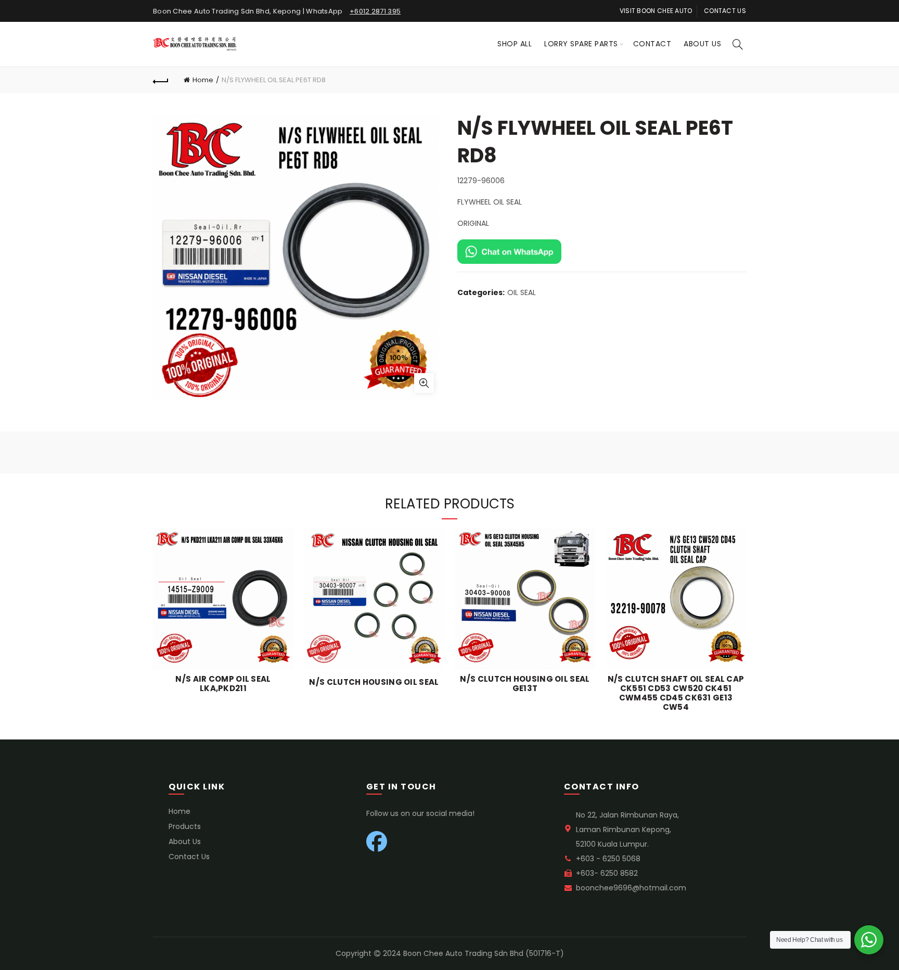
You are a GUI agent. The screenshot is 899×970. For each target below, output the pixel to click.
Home (202, 80)
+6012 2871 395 (375, 11)
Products (185, 826)
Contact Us (189, 856)
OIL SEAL (521, 293)
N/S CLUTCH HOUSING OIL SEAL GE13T (524, 683)
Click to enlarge (424, 383)
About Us (702, 44)
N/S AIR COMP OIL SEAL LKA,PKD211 (223, 683)
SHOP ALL (514, 44)
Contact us (725, 10)
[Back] (161, 80)
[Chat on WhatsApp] (509, 251)
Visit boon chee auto (656, 10)
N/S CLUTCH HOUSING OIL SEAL (374, 682)
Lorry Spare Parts (581, 44)
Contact (652, 44)
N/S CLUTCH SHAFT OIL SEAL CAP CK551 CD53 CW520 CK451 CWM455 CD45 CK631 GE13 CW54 (676, 693)
